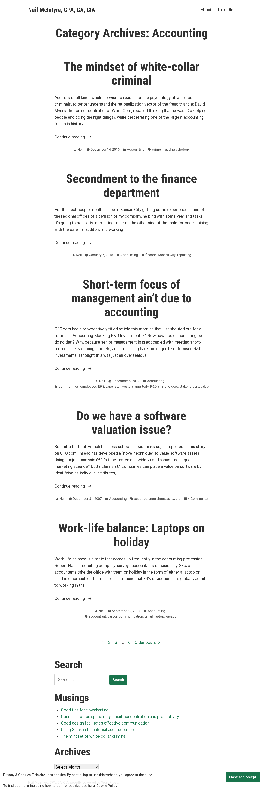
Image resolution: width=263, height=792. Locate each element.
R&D (153, 386)
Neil (80, 149)
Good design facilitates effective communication (105, 723)
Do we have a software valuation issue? (131, 423)
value (205, 386)
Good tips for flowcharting (84, 709)
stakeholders (189, 386)
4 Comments (198, 499)
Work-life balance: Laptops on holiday (131, 535)
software (173, 499)
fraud (166, 149)
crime (156, 149)
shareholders (168, 386)
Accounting (136, 149)
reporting (184, 255)
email (148, 616)
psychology (181, 149)
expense (112, 386)
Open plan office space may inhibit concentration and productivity (120, 716)
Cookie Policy (106, 786)
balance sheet (154, 499)
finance (151, 255)
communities (69, 386)
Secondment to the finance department (131, 186)
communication (131, 616)
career (112, 616)
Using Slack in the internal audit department (100, 729)
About (206, 9)
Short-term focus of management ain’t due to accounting (131, 298)
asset (138, 499)
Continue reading (78, 137)
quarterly (142, 386)
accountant (97, 616)
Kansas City (167, 255)
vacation (172, 616)
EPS (101, 386)
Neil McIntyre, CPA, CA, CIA (61, 9)
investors (127, 386)
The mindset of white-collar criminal (131, 73)
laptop (159, 616)
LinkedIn (225, 9)
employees (88, 386)
